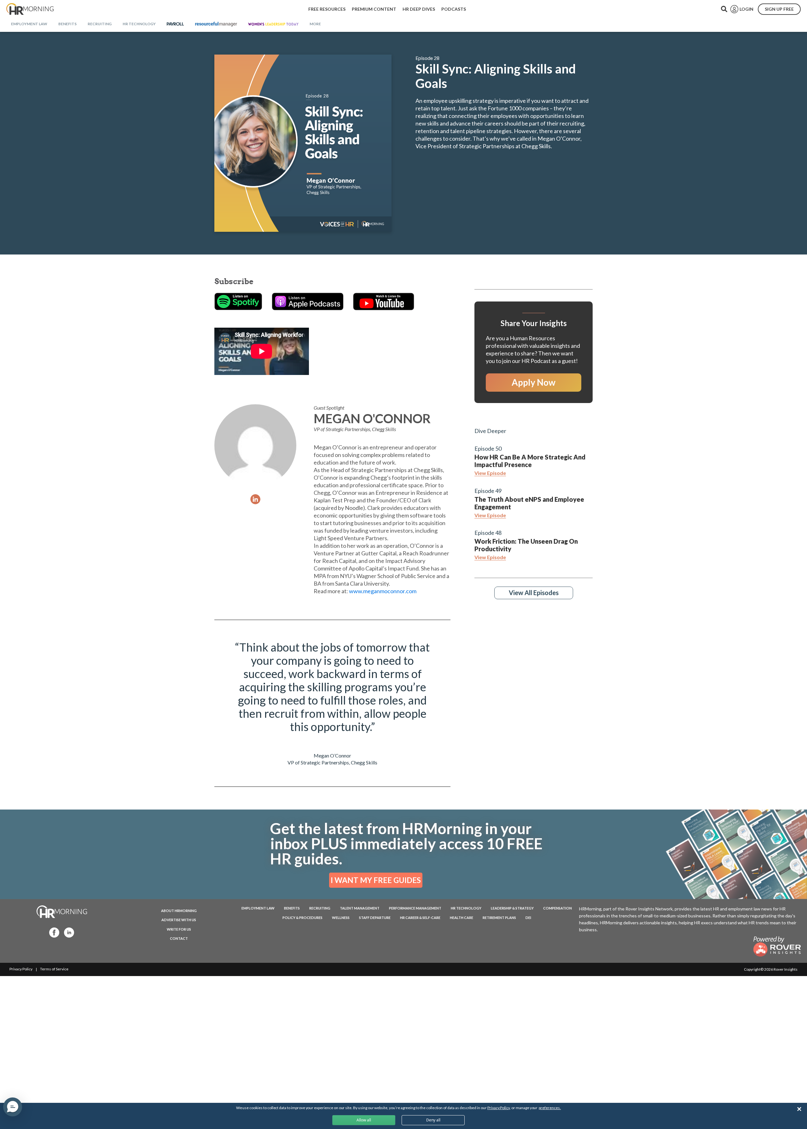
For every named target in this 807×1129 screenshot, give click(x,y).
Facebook (52, 932)
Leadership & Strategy (512, 908)
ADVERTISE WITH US (178, 920)
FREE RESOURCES (326, 9)
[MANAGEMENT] (216, 24)
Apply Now (533, 382)
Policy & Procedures (302, 917)
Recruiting (319, 908)
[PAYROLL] (175, 24)
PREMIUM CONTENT (374, 9)
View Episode (490, 473)
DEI (528, 917)
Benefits (292, 908)
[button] (12, 1106)
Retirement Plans (499, 917)
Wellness (341, 917)
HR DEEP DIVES (419, 9)
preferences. (550, 1107)
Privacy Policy (20, 969)
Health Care (461, 917)
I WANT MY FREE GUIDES (376, 880)
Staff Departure (375, 917)
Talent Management (360, 908)
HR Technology (466, 908)
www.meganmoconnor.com (382, 591)
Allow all (364, 1120)
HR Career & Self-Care (420, 917)
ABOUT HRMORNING (179, 911)
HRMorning (30, 9)
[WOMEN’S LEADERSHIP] (273, 24)
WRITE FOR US (179, 929)
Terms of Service (54, 969)
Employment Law (258, 908)
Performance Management (415, 908)
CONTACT (179, 938)
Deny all (433, 1120)
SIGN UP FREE (779, 9)
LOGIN (746, 9)
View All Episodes (534, 592)
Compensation (557, 908)
